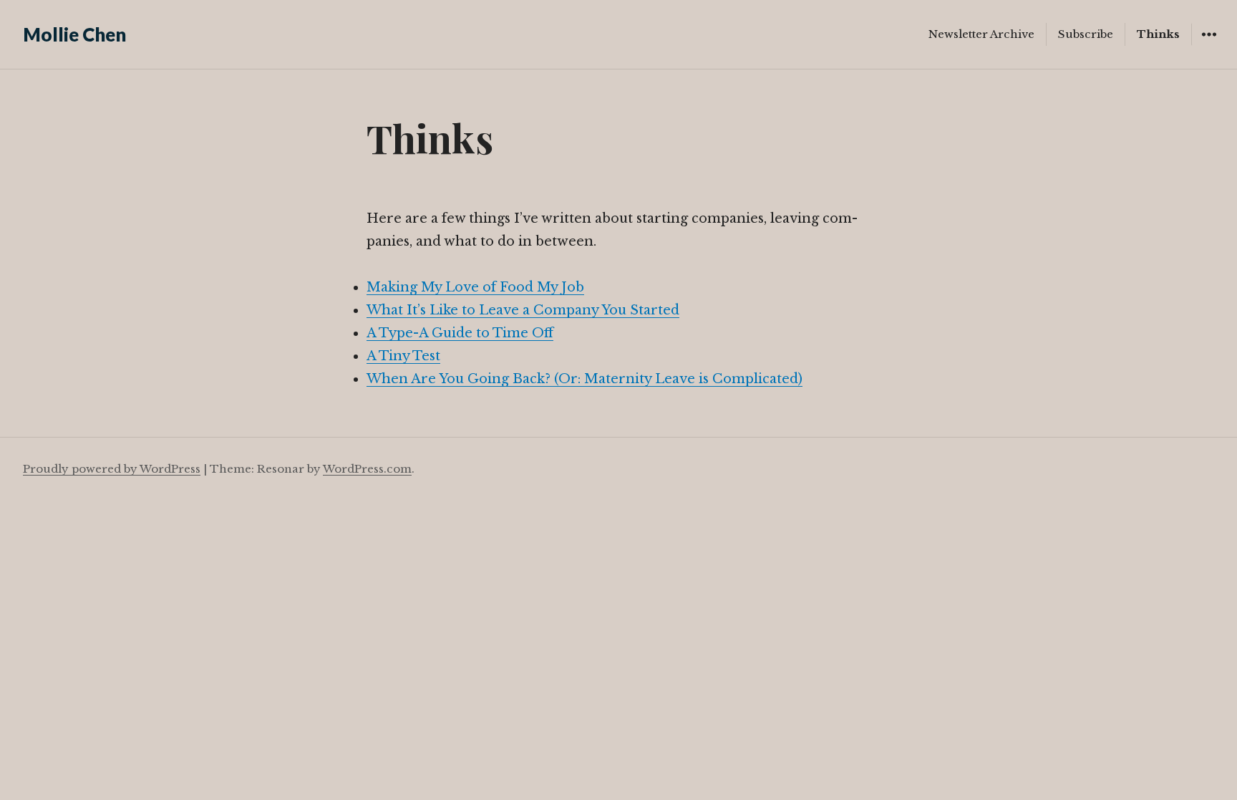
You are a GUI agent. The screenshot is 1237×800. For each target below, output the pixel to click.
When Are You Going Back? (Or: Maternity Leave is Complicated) (584, 379)
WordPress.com (367, 469)
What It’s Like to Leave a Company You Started (523, 310)
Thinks (1158, 34)
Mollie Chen (74, 34)
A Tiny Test (403, 356)
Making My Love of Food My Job (475, 287)
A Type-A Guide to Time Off (460, 333)
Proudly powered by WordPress (111, 469)
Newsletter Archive (981, 34)
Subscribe (1085, 34)
